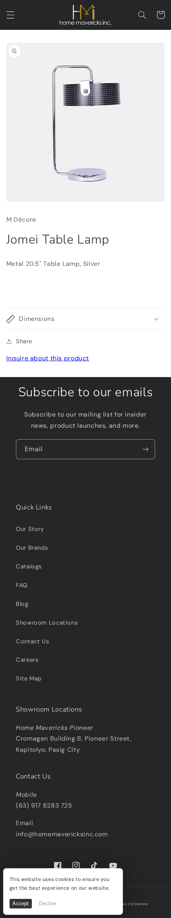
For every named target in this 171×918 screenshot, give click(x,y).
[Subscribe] (145, 449)
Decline (47, 903)
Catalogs (29, 566)
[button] (10, 15)
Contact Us (32, 641)
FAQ (21, 585)
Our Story (30, 529)
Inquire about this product (47, 358)
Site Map (29, 678)
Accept (20, 903)
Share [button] (24, 341)
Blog (22, 604)
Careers (27, 660)
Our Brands (32, 548)
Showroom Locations (47, 623)
